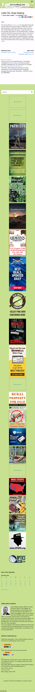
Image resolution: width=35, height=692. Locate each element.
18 (11, 583)
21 (25, 583)
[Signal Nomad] (17, 216)
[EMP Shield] (17, 436)
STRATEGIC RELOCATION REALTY (12, 66)
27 (20, 585)
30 (1, 586)
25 (11, 585)
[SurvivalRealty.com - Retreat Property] (17, 400)
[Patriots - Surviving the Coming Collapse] (17, 136)
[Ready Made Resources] (17, 189)
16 (1, 583)
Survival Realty (6, 59)
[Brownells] (17, 361)
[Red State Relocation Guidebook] (17, 486)
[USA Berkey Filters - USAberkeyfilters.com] (17, 454)
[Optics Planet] (17, 559)
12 (15, 582)
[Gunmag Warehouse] (17, 331)
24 (6, 585)
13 (20, 582)
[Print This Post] (19, 17)
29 (29, 585)
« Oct (2, 589)
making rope (16, 25)
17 (6, 583)
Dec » (6, 589)
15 (29, 582)
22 (29, 583)
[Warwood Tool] (17, 504)
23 (1, 585)
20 (20, 583)
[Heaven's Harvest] (17, 243)
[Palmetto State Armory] (17, 274)
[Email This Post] (20, 17)
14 (25, 582)
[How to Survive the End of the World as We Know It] (17, 163)
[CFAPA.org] (17, 540)
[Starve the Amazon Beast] (17, 418)
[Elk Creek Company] (17, 305)
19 (15, 583)
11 (11, 582)
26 (15, 585)
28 (25, 585)
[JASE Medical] (17, 522)
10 (6, 582)
